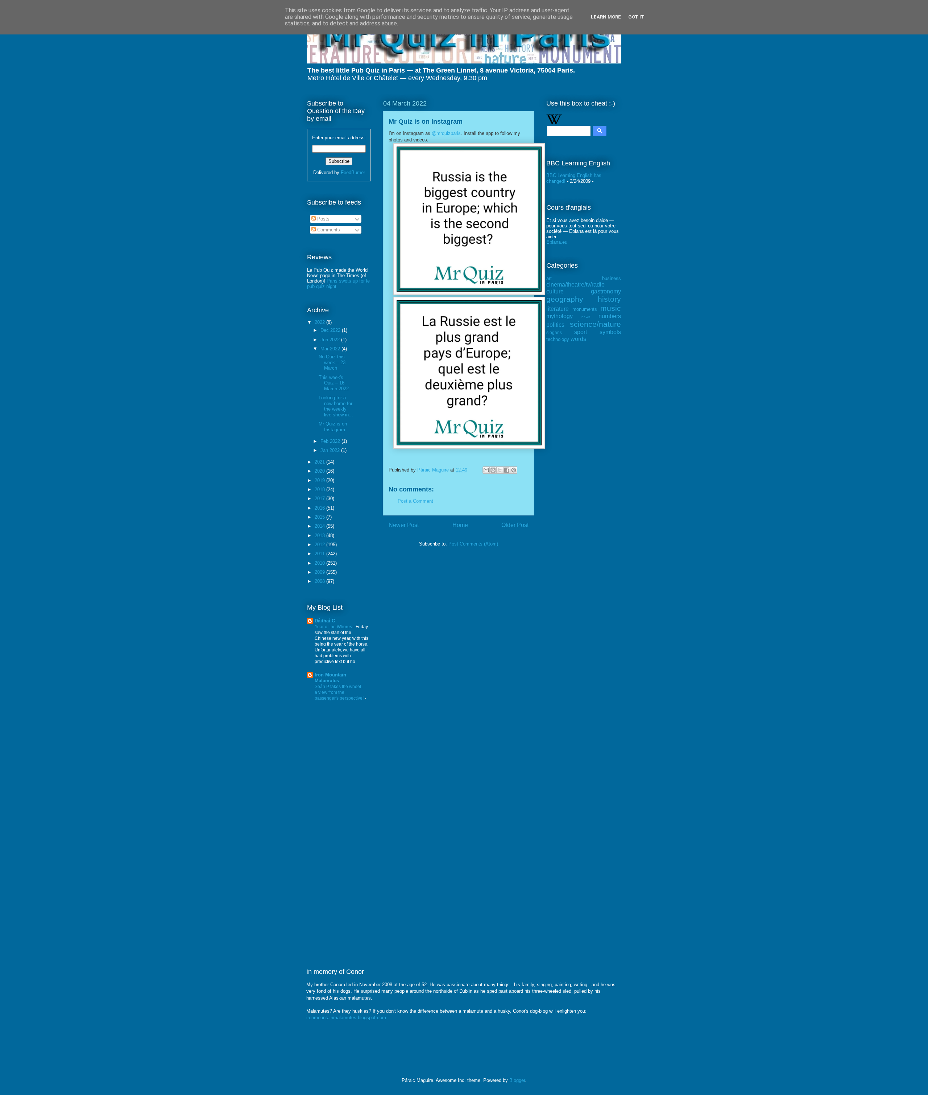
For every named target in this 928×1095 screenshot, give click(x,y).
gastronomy (606, 291)
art (549, 278)
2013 (320, 535)
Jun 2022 (330, 339)
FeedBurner (353, 172)
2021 (320, 462)
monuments (584, 309)
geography (564, 299)
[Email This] (486, 470)
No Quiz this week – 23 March (332, 362)
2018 (320, 489)
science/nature (595, 324)
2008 (320, 581)
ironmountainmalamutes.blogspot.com (346, 1017)
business (611, 278)
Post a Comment (415, 501)
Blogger (517, 1080)
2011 (320, 553)
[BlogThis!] (493, 470)
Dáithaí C (325, 620)
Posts (323, 219)
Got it (636, 17)
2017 (320, 498)
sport (580, 332)
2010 (320, 563)
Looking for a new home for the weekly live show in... (336, 406)
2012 (320, 544)
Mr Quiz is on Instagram (333, 426)
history (609, 299)
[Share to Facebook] (506, 470)
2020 (320, 471)
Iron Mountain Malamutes (330, 677)
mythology (559, 316)
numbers (609, 316)
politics (555, 325)
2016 (320, 508)
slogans (554, 332)
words (578, 339)
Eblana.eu (556, 242)
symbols (610, 332)
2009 (320, 572)
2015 (320, 517)
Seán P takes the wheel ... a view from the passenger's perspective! (340, 692)
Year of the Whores (334, 626)
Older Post (515, 525)
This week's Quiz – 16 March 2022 (334, 383)
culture (555, 291)
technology (557, 339)
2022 (320, 322)
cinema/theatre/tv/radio (575, 284)
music (610, 308)
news (585, 317)
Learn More (606, 17)
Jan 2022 (330, 450)
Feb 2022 (330, 441)
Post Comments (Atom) (473, 544)
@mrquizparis (446, 133)
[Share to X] (500, 470)
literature (557, 309)
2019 (320, 480)
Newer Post (404, 525)
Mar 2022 (330, 348)
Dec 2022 (331, 330)
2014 (320, 526)
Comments (328, 229)
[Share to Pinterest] (513, 470)
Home (460, 525)
